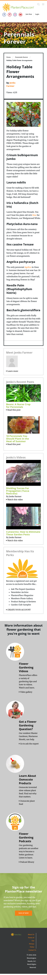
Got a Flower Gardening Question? (27, 725)
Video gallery (26, 692)
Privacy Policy (31, 945)
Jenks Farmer (15, 496)
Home (8, 57)
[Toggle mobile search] (38, 4)
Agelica (28, 267)
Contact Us (32, 950)
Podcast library (27, 862)
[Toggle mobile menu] (43, 4)
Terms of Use (31, 939)
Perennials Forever (21, 57)
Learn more (12, 371)
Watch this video (15, 499)
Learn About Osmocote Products (27, 779)
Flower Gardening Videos (26, 667)
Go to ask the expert (29, 743)
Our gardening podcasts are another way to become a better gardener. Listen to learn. (28, 851)
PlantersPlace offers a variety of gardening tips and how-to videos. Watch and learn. (28, 681)
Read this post (13, 410)
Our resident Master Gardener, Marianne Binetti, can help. (28, 736)
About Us (31, 934)
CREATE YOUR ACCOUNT (19, 609)
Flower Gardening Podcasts (26, 837)
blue (34, 215)
